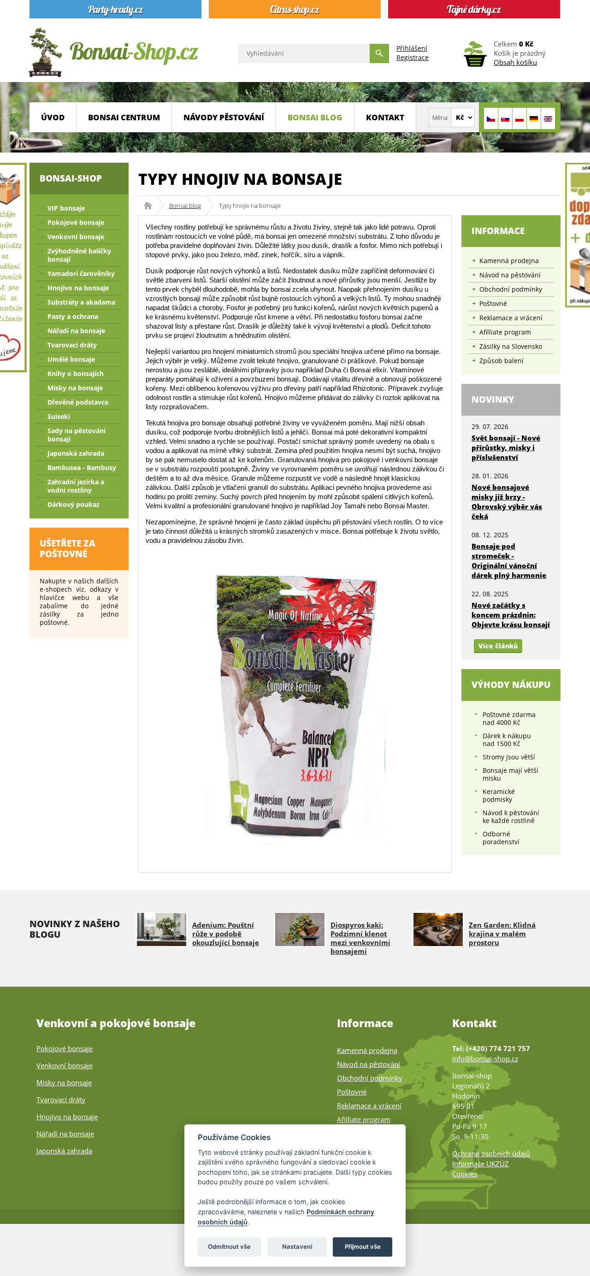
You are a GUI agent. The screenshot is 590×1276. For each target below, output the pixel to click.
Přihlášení (411, 48)
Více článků (498, 645)
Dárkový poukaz (73, 504)
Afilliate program (505, 332)
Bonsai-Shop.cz (151, 205)
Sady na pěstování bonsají (76, 434)
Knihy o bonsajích (75, 373)
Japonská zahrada (75, 453)
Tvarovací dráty (72, 345)
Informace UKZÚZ (480, 1163)
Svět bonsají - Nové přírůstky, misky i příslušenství (506, 447)
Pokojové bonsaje (75, 222)
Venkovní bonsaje (75, 236)
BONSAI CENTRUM (124, 117)
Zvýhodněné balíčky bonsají (79, 255)
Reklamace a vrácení (511, 317)
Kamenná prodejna (509, 260)
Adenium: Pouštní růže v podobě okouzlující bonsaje (225, 933)
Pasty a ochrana (72, 316)
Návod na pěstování (510, 274)
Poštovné (493, 303)
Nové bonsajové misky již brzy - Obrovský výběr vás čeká (507, 501)
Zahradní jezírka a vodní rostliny (75, 485)
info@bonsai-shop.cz (485, 1058)
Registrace (412, 57)
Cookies (464, 1173)
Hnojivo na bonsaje (78, 287)
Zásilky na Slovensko (510, 346)
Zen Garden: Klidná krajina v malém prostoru (502, 933)
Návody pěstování (223, 117)
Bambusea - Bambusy (81, 467)
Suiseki (58, 416)
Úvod (53, 117)
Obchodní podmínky (510, 289)
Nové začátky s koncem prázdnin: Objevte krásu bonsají (511, 614)
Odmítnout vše (229, 1246)
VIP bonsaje (66, 208)
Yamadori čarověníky (81, 273)
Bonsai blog (315, 117)
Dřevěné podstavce (77, 402)
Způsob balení (501, 360)
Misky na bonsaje (75, 387)
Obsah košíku (515, 62)
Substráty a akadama (81, 302)
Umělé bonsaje (71, 359)
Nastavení (297, 1246)
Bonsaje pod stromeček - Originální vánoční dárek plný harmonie (509, 560)
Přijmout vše (363, 1246)
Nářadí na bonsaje (76, 330)
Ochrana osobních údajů (491, 1153)
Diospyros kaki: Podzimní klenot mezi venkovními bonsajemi (360, 938)
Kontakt (385, 117)
